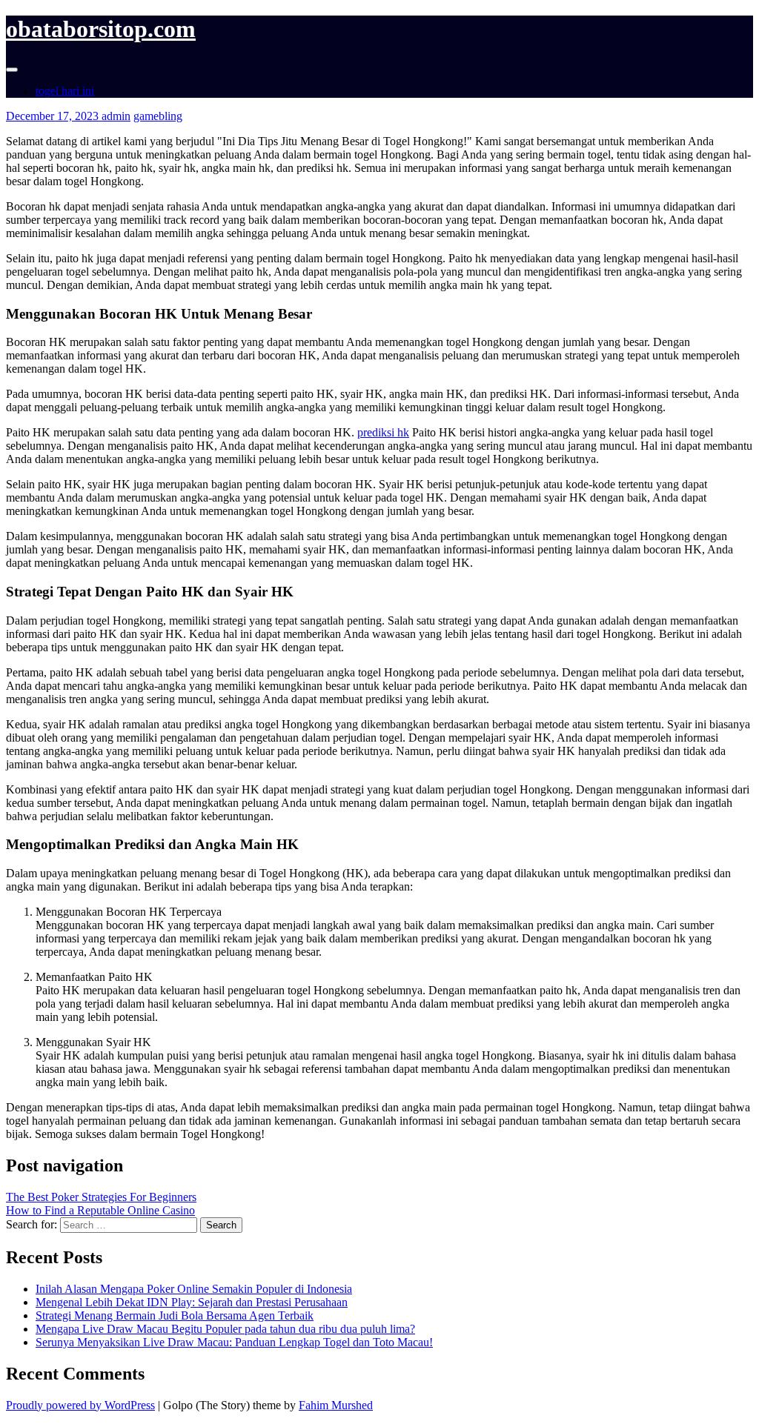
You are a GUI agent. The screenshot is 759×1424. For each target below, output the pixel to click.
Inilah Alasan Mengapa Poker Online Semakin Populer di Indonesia (194, 1288)
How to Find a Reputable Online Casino (100, 1210)
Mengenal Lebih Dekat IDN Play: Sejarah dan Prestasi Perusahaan (192, 1302)
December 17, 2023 (54, 116)
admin (116, 116)
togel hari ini (65, 90)
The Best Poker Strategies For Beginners (101, 1197)
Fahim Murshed (336, 1405)
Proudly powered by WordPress (80, 1405)
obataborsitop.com (101, 29)
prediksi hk (383, 432)
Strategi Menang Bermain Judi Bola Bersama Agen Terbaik (175, 1315)
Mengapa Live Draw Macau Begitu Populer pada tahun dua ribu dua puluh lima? (225, 1328)
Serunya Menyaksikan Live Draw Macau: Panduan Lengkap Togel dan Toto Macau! (234, 1342)
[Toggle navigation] (12, 69)
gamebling (157, 116)
